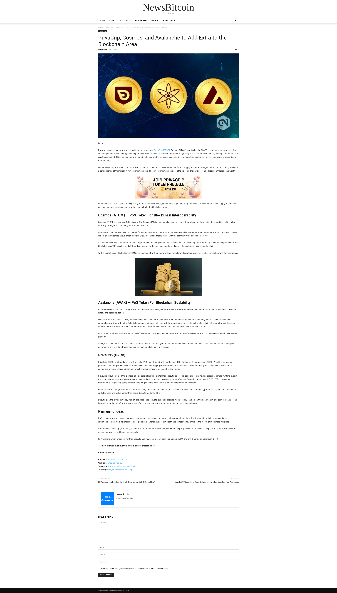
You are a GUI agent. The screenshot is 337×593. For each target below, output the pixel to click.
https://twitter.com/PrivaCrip (119, 469)
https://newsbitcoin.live (125, 498)
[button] (235, 20)
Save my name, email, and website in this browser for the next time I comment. (135, 568)
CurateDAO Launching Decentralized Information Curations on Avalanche (207, 482)
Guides (154, 20)
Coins (112, 20)
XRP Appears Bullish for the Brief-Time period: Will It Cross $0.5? (126, 482)
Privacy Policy (169, 20)
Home (103, 20)
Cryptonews (125, 20)
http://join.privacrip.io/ (116, 459)
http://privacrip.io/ (116, 463)
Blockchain (141, 20)
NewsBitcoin (102, 49)
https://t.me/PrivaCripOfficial (121, 466)
